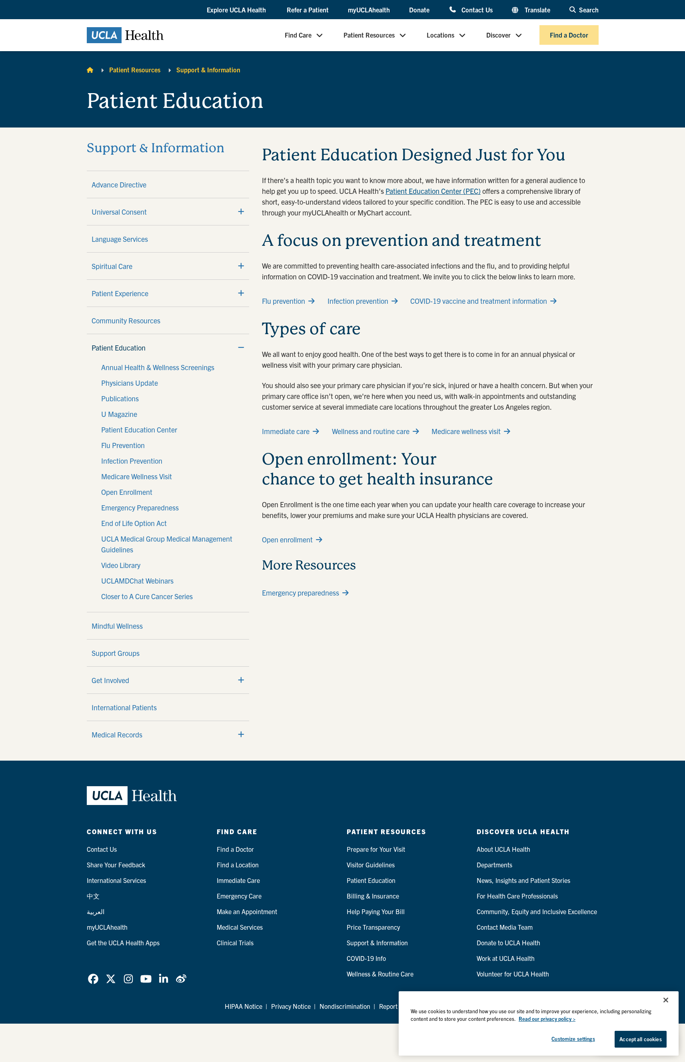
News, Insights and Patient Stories (523, 880)
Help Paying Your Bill (376, 911)
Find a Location (238, 865)
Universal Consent (119, 211)
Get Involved (110, 680)
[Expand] (241, 211)
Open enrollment (287, 539)
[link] (93, 978)
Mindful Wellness (117, 625)
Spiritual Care (112, 266)
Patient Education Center (139, 429)
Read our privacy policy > (547, 1019)
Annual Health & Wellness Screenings (157, 367)
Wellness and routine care (370, 431)
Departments (494, 865)
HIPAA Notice (243, 1006)
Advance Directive (119, 184)
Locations (440, 35)
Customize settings (573, 1038)
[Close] (666, 1000)
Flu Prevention (123, 445)
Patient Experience (120, 293)
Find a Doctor (569, 35)
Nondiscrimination (345, 1006)
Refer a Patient (308, 10)
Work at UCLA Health (506, 958)
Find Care (298, 35)
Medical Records (117, 734)
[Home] (90, 69)
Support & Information (208, 70)
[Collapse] (241, 347)
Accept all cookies (640, 1039)
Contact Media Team (505, 927)
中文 (93, 896)
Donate (419, 10)
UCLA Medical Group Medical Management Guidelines (166, 544)
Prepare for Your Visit (376, 849)
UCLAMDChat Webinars (137, 580)
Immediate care (286, 431)
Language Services (120, 238)
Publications (120, 398)
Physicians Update (129, 382)
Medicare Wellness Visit (136, 476)
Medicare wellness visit (466, 431)
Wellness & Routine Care (380, 974)
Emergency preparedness (300, 592)
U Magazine (119, 413)
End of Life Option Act (134, 523)
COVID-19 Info (366, 958)
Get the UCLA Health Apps (123, 942)
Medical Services (240, 927)
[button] (237, 10)
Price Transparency (373, 927)
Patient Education (119, 347)
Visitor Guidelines (371, 865)
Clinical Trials (235, 942)
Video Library (120, 565)
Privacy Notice (291, 1006)
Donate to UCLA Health (508, 942)
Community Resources (126, 320)
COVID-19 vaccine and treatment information (478, 300)
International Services (116, 880)
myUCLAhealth (369, 10)
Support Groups (116, 653)
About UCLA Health (503, 849)
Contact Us (476, 9)
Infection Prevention (131, 460)
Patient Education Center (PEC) (433, 190)
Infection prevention (358, 300)
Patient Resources (369, 35)
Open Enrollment (126, 491)
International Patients (124, 707)
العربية (95, 911)
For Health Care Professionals (517, 896)
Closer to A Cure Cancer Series (147, 596)
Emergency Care (239, 896)
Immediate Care (238, 880)
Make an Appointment (247, 911)
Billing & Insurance (373, 896)
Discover (498, 35)
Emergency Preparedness (140, 507)
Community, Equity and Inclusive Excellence (537, 911)
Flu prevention (283, 300)
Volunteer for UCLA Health (513, 974)
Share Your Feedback (116, 865)
